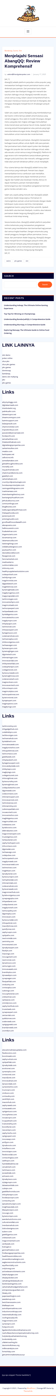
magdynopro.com (9, 620)
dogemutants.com (9, 534)
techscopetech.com (10, 858)
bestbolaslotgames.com (11, 1284)
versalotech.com (8, 1167)
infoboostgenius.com (10, 642)
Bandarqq (8, 51)
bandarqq (6, 373)
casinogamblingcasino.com (13, 488)
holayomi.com (8, 1327)
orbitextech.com (8, 1237)
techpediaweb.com (10, 611)
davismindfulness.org (10, 1345)
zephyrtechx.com (9, 1133)
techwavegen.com (9, 645)
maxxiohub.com (8, 1102)
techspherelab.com (10, 880)
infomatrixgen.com (10, 657)
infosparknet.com (9, 923)
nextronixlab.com (9, 938)
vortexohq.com (8, 1200)
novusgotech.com (9, 957)
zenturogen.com (8, 966)
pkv (3, 379)
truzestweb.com (8, 1009)
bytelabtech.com (9, 741)
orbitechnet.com (9, 997)
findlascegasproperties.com (13, 1253)
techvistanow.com (9, 803)
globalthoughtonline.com (12, 463)
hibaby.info (6, 1293)
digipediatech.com (9, 583)
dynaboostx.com (9, 1145)
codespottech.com (9, 574)
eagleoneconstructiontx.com (13, 1262)
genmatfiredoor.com (10, 1250)
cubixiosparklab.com (10, 809)
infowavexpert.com (10, 630)
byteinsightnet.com (10, 784)
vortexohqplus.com (10, 1157)
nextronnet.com (8, 960)
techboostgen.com (9, 735)
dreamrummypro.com (11, 417)
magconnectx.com (9, 1320)
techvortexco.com (9, 753)
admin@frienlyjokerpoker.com (17, 74)
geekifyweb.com (8, 757)
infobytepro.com (9, 769)
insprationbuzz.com (10, 429)
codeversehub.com (10, 886)
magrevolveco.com (10, 682)
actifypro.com (7, 1142)
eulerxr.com (7, 1231)
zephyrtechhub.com (10, 1006)
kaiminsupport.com (10, 420)
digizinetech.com (9, 654)
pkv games (18, 261)
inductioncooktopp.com (12, 1311)
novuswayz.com (8, 1139)
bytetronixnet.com (9, 697)
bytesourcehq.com (9, 781)
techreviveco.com (9, 867)
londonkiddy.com (9, 1339)
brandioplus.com (9, 972)
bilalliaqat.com (8, 1305)
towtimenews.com (9, 491)
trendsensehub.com (10, 1225)
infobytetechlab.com (10, 663)
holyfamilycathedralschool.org (14, 1336)
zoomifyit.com (8, 1030)
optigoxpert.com (9, 1136)
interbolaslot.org (9, 408)
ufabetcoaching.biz (9, 1342)
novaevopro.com (9, 1117)
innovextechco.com (10, 815)
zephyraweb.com (9, 1105)
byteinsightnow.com (10, 676)
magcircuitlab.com (9, 821)
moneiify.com (7, 466)
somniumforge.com (10, 503)
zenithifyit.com (8, 1099)
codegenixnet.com (9, 670)
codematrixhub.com (10, 636)
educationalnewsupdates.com (14, 1050)
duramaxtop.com (9, 537)
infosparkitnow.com (10, 750)
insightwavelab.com (10, 1207)
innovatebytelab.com (10, 766)
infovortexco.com (9, 846)
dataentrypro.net (9, 414)
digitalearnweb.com (10, 405)
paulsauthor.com (9, 550)
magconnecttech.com (11, 1241)
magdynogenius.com (10, 593)
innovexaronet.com (10, 800)
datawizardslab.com (10, 1185)
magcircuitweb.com (10, 605)
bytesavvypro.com (9, 648)
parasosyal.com (8, 516)
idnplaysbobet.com (10, 1277)
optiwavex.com (8, 1000)
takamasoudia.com (10, 540)
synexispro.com (8, 1324)
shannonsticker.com (10, 427)
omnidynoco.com (9, 1003)
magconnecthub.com (10, 892)
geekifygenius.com (9, 1234)
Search (9, 275)
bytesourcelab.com (10, 920)
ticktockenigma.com (10, 1228)
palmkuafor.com (8, 411)
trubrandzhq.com (9, 1124)
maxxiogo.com (8, 953)
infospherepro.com (10, 1194)
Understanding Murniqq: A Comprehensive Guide (24, 324)
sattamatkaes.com (9, 479)
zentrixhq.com (8, 941)
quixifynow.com (8, 929)
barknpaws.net (8, 454)
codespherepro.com (10, 666)
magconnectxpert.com (11, 834)
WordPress (31, 1388)
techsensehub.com (10, 738)
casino (8, 261)
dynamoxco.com (9, 963)
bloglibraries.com (9, 506)
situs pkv (5, 361)
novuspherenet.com (10, 994)
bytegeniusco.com (9, 633)
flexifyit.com (7, 950)
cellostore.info (8, 457)
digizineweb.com (9, 790)
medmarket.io (8, 562)
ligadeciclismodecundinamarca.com (16, 1330)
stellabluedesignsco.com (12, 546)
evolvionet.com (8, 1068)
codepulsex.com (8, 855)
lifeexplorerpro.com (10, 1210)
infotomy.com (8, 568)
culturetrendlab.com (10, 1222)
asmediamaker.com (10, 460)
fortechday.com (8, 1351)
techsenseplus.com (10, 639)
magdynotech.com (9, 907)
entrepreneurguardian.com (13, 1290)
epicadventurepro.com (11, 1204)
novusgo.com (7, 1213)
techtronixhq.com (9, 726)
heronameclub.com (10, 559)
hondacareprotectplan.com (13, 485)
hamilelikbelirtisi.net (10, 1164)
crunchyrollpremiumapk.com (14, 482)
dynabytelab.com (9, 1065)
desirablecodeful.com (10, 553)
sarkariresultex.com (10, 448)
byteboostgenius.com (11, 895)
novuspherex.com (9, 1114)
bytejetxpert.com (9, 700)
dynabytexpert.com (10, 947)
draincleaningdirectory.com (13, 494)
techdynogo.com (9, 577)
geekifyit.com (7, 476)
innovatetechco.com (10, 617)
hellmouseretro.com (10, 528)
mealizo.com (7, 451)
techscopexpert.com (10, 608)
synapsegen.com (9, 978)
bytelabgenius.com (10, 614)
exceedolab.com (8, 1173)
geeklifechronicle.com (11, 1191)
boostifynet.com (8, 1127)
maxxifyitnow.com (9, 926)
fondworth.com (8, 436)
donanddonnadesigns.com (13, 1259)
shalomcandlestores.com (12, 473)
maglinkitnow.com (9, 587)
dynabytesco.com (9, 1179)
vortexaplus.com (9, 987)
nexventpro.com (9, 1130)
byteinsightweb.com (10, 590)
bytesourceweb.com (10, 673)
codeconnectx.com (10, 793)
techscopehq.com (9, 910)
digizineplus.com (9, 913)
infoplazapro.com (9, 623)
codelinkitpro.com (9, 732)
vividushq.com (8, 984)
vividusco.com (8, 1093)
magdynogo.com (9, 707)
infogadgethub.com (10, 729)
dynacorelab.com (9, 1084)
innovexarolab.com (10, 660)
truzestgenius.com (9, 837)
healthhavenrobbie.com (12, 1256)
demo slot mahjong (10, 376)
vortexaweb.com (9, 1108)
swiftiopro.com (8, 1160)
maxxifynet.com (8, 1077)
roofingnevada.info (10, 1317)
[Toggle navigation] (28, 31)
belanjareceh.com (9, 423)
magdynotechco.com (10, 747)
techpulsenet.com (9, 840)
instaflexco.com (8, 1148)
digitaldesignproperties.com (13, 445)
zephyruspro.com (9, 932)
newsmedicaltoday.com (11, 1314)
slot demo (6, 355)
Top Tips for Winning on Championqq (19, 314)
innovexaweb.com (9, 969)
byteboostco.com (9, 827)
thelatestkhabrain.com (11, 442)
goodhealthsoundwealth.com (14, 522)
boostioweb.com (9, 1056)
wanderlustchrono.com (11, 1219)
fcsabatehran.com (9, 531)
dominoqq (6, 370)
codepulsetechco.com (11, 787)
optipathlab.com (9, 1062)
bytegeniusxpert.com (10, 763)
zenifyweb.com (8, 1244)
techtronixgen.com (10, 599)
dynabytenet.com (9, 874)
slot (27, 261)
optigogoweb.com (9, 1024)
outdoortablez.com (10, 565)
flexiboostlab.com (9, 1154)
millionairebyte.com (10, 1348)
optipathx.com (8, 935)
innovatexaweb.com (10, 744)
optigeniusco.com (9, 1111)
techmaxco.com (8, 1170)
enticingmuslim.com (10, 519)
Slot (20, 51)
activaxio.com (7, 1176)
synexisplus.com (8, 1071)
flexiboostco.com (9, 1053)
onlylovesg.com (8, 1268)
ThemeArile (28, 1391)
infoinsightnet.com (9, 778)
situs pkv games (8, 364)
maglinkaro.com (8, 870)
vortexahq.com (8, 1096)
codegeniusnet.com (10, 775)
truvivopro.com (8, 1090)
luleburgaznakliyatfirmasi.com (14, 510)
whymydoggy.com (9, 402)
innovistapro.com (9, 1151)
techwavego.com (9, 852)
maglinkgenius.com (10, 818)
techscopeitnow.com (10, 694)
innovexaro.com (8, 917)
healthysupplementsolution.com (15, 571)
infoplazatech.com (9, 760)
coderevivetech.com (10, 679)
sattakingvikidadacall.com (12, 1281)
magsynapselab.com (10, 596)
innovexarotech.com (10, 685)
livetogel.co (6, 1247)
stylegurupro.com (9, 1182)
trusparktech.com (9, 1121)
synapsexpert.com (9, 1012)
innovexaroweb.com (10, 864)
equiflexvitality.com (10, 1265)
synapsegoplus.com (10, 898)
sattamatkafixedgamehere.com (15, 1287)
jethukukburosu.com (10, 500)
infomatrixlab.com (9, 883)
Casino (15, 51)
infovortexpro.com (9, 688)
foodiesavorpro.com (10, 1197)
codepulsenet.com (9, 904)
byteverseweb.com (10, 889)
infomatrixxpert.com (10, 797)
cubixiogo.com (8, 990)
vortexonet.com (8, 1074)
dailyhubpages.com (10, 1274)
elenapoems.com (9, 525)
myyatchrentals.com (10, 470)
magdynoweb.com (9, 861)
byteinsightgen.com (10, 651)
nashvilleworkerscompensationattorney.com (20, 1333)
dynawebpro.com (9, 975)
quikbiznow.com (8, 1018)
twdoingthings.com (10, 543)
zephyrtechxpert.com (11, 843)
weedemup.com (8, 1299)
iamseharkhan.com (10, 439)
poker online (7, 358)
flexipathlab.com (9, 981)
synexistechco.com (10, 1087)
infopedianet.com (9, 901)
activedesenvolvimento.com (13, 1271)
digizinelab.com (8, 849)
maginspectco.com (9, 703)
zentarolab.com (8, 1015)
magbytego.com (8, 772)
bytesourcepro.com (10, 877)
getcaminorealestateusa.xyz (13, 1354)
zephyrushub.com (9, 1059)
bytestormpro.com (10, 1216)
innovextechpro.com (10, 602)
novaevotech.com (9, 812)
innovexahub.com (9, 1080)
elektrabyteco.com (9, 830)
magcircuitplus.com (10, 691)
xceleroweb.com (8, 1021)
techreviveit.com (9, 626)
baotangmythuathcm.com (13, 497)
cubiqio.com (7, 1188)
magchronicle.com (9, 580)
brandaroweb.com (9, 1027)
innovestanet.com (9, 944)
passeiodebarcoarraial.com (13, 433)
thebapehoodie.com (10, 513)
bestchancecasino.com (11, 1302)
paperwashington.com (11, 1296)
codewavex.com (8, 824)
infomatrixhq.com (9, 806)
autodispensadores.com (12, 1308)
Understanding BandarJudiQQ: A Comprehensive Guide (27, 319)
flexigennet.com (8, 556)
